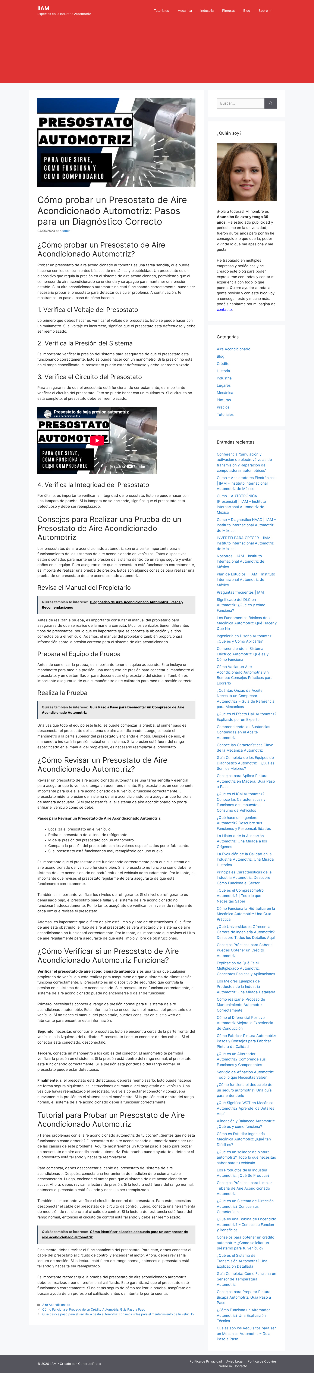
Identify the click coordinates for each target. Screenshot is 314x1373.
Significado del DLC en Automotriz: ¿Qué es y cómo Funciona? (241, 605)
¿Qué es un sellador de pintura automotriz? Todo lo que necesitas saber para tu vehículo (246, 1157)
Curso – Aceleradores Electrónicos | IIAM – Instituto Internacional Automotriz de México (246, 483)
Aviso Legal (234, 1361)
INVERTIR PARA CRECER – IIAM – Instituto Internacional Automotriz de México (245, 543)
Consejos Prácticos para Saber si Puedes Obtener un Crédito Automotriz (245, 950)
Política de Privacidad (205, 1361)
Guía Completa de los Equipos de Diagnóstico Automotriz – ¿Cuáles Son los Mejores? (245, 763)
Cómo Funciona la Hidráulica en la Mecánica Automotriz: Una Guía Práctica (246, 914)
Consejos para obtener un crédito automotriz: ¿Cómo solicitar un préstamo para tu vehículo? (245, 1242)
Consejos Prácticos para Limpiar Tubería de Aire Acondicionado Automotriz (244, 1188)
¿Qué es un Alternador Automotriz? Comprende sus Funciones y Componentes (241, 1059)
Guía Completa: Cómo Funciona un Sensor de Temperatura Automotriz (246, 1279)
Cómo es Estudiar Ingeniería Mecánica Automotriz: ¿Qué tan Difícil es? (244, 1139)
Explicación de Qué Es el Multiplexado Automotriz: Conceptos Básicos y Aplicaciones (246, 968)
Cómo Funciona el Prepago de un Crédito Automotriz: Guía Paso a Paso (93, 1309)
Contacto (240, 1366)
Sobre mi (265, 11)
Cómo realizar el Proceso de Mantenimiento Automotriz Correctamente (241, 1004)
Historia (223, 371)
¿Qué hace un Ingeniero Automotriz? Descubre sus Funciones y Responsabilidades (244, 823)
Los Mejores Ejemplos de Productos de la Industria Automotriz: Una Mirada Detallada (246, 986)
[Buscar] (270, 103)
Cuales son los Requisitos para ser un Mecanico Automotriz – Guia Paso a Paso (246, 1333)
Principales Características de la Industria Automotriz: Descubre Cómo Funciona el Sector (244, 877)
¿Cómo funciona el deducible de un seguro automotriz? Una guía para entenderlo (244, 1090)
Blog (246, 11)
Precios (223, 407)
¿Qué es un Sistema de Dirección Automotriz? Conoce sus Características (245, 1206)
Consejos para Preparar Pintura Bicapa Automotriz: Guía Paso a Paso (244, 1297)
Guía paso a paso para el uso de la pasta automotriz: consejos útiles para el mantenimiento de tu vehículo (118, 1314)
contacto (224, 309)
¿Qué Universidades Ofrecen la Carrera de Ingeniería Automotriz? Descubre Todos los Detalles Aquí (246, 932)
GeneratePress (89, 1364)
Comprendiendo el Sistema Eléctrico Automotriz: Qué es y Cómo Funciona (243, 654)
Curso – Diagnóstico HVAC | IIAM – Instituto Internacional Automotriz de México (246, 525)
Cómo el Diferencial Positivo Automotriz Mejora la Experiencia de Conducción (245, 1023)
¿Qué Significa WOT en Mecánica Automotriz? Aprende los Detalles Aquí (245, 1108)
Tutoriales (161, 11)
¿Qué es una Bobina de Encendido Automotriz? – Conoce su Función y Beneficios (246, 1224)
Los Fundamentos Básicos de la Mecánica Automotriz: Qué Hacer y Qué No (247, 623)
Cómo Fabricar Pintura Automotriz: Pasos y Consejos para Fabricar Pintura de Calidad (246, 1041)
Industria (207, 11)
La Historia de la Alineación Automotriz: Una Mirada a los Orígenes (242, 841)
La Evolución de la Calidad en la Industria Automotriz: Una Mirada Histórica (245, 859)
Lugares (224, 385)
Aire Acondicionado (56, 1305)
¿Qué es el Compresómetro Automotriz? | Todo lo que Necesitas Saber (240, 895)
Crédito (223, 363)
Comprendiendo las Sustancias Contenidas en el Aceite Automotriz (243, 732)
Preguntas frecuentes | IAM (240, 592)
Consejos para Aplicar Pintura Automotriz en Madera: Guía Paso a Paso (246, 781)
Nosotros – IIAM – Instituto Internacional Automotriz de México (240, 561)
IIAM (43, 8)
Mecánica (185, 11)
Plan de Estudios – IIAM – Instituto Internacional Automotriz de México (246, 579)
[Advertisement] (157, 53)
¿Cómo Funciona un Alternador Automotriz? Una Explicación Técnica (243, 1315)
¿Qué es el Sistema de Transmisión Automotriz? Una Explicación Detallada (242, 1260)
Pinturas (228, 11)
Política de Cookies (262, 1361)
